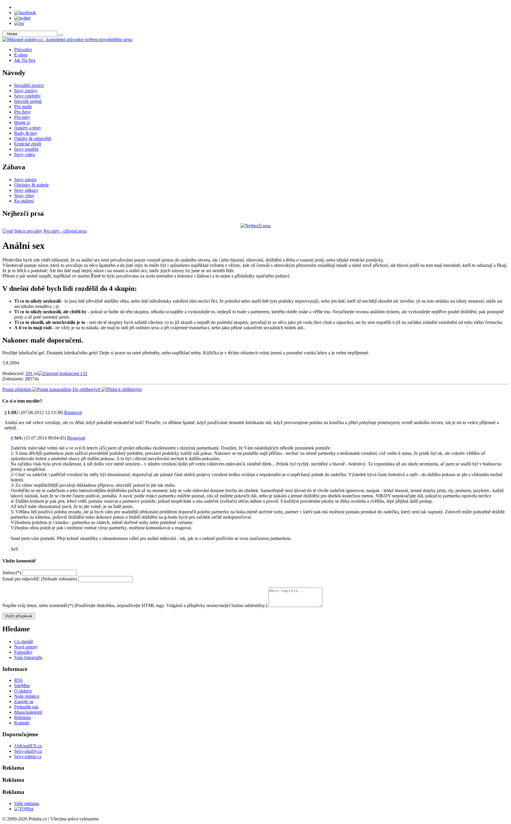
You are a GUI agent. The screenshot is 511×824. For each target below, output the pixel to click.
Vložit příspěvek (19, 616)
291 (29, 373)
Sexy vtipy (24, 195)
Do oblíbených (86, 389)
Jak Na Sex (24, 60)
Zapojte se (23, 701)
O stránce (23, 690)
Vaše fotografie (28, 657)
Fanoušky (23, 652)
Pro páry (22, 117)
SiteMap (22, 685)
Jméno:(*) (11, 572)
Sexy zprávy (26, 90)
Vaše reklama (26, 803)
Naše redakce (26, 696)
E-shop (21, 54)
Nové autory (26, 646)
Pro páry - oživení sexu (65, 230)
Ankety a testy (27, 127)
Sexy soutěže (26, 149)
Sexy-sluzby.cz (28, 751)
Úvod (7, 230)
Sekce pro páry (28, 230)
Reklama (22, 717)
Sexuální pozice (29, 85)
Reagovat (73, 412)
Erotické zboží (27, 143)
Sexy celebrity (27, 95)
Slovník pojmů (28, 101)
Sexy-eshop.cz (27, 756)
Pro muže (23, 106)
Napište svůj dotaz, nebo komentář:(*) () (134, 605)
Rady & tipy (25, 133)
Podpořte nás (26, 706)
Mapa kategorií (28, 712)
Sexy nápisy (25, 179)
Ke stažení (24, 200)
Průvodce (23, 49)
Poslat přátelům (17, 389)
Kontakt (21, 722)
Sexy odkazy (26, 190)
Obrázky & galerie (31, 184)
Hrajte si (22, 122)
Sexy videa (24, 154)
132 (83, 373)
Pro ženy (22, 111)
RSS (18, 680)
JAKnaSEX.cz (28, 745)
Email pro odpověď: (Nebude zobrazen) (39, 578)
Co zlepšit (23, 641)
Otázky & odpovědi (32, 138)
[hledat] (60, 35)
